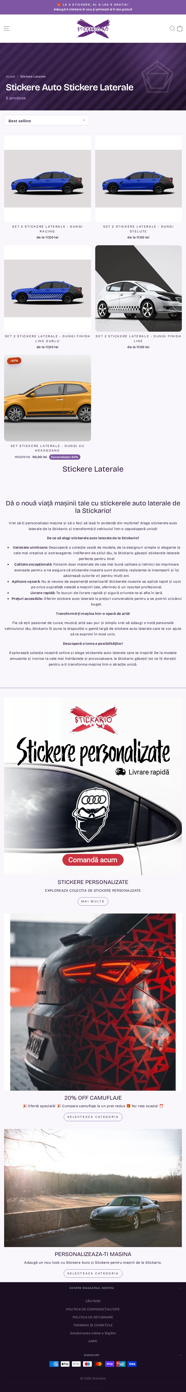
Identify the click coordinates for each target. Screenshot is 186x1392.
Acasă (10, 77)
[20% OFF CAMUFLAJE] (93, 1002)
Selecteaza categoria (93, 1117)
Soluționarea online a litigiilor (93, 1333)
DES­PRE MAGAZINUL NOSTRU (92, 1288)
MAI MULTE (93, 901)
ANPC (92, 1341)
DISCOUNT (92, 1355)
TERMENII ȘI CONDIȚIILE (93, 1325)
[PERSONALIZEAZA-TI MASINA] (93, 1188)
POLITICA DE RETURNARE (93, 1317)
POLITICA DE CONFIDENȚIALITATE (93, 1309)
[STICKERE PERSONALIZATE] (93, 786)
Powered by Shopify (93, 1387)
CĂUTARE (93, 1301)
